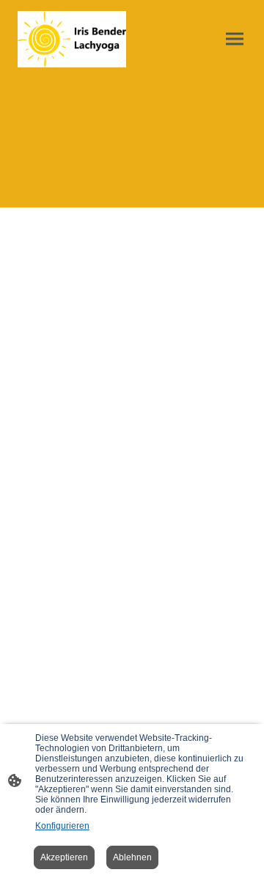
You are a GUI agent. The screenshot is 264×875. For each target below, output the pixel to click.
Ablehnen (132, 857)
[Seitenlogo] (72, 39)
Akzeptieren (64, 857)
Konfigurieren (62, 826)
